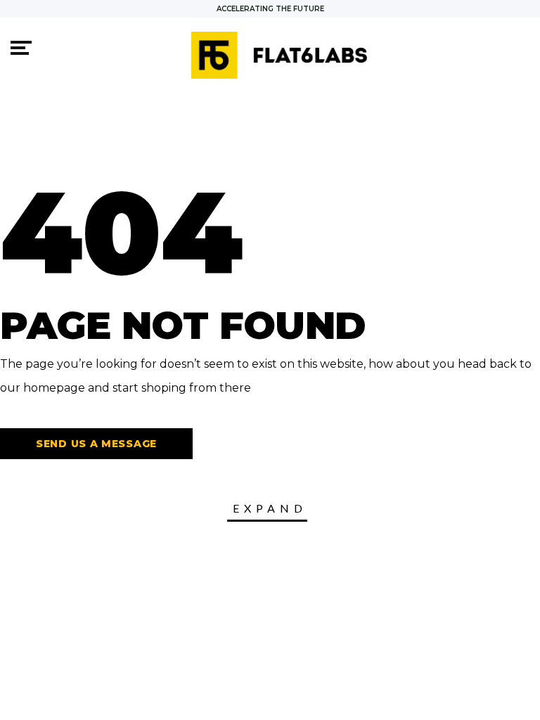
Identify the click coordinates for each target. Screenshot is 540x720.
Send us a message (96, 443)
